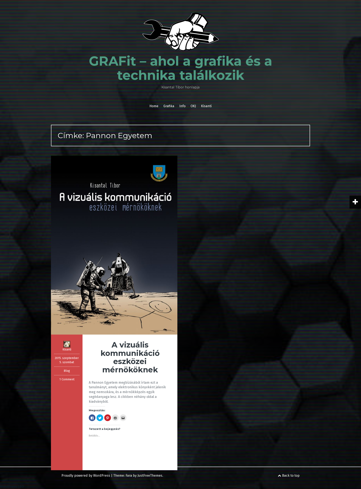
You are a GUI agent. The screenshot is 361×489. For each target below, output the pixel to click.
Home (153, 106)
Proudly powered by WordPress (85, 476)
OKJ (193, 106)
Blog (67, 371)
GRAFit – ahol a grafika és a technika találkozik (180, 68)
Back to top (290, 476)
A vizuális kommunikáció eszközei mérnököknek (130, 357)
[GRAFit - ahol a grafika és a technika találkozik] (180, 33)
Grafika (168, 106)
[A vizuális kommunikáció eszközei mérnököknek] (114, 245)
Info (182, 106)
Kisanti (206, 106)
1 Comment (66, 379)
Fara (129, 476)
